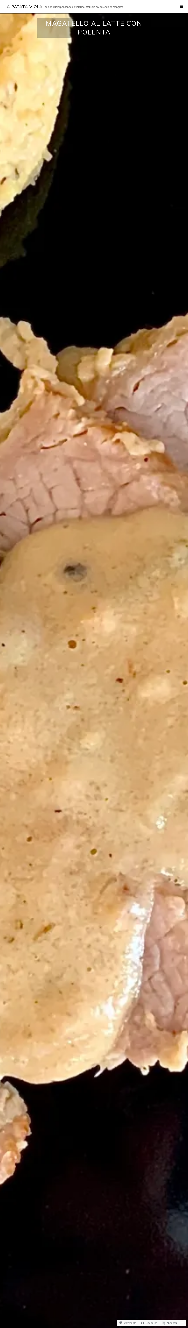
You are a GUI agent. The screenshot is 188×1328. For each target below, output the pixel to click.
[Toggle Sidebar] (181, 6)
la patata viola (23, 6)
